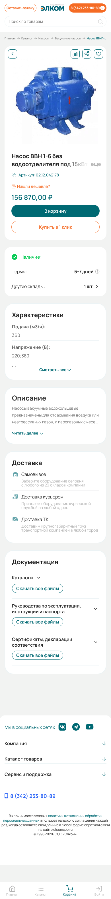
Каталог (27, 38)
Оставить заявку (20, 7)
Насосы (43, 38)
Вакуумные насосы (68, 38)
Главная (10, 38)
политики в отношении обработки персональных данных (52, 818)
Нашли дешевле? (33, 186)
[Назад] (12, 54)
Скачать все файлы (37, 588)
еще (95, 163)
